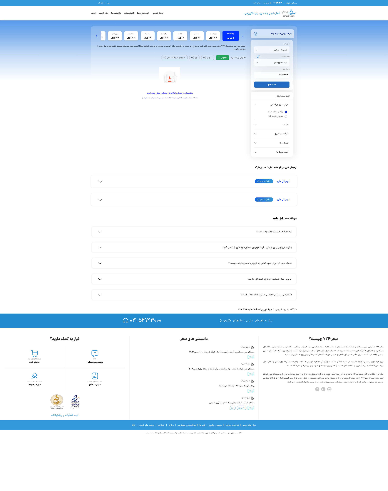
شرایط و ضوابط (232, 425)
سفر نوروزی (241, 408)
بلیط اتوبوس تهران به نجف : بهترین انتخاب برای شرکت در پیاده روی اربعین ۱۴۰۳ (221, 369)
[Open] (257, 50)
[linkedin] (323, 389)
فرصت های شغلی (146, 425)
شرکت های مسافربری (186, 425)
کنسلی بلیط (129, 13)
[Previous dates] (242, 35)
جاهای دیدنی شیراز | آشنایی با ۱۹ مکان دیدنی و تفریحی (231, 402)
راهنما (93, 13)
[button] (271, 104)
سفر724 (293, 309)
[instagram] (329, 389)
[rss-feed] (317, 389)
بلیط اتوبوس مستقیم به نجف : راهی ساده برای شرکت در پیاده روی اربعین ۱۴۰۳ (221, 352)
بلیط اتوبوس (157, 13)
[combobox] (271, 49)
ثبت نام (101, 3)
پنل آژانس (103, 13)
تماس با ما (257, 3)
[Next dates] (97, 36)
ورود (108, 3)
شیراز (232, 408)
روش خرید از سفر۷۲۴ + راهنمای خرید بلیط (236, 385)
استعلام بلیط (143, 13)
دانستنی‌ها (116, 13)
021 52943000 (145, 321)
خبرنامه (161, 425)
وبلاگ (251, 357)
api (133, 425)
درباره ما (266, 3)
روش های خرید (249, 425)
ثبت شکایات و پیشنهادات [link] (64, 415)
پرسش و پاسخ (215, 425)
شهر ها (202, 425)
